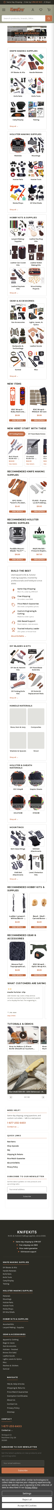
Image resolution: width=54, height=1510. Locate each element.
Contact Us (12, 1404)
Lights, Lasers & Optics (12, 1359)
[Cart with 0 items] (48, 9)
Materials (6, 1296)
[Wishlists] (40, 9)
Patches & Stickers (10, 1366)
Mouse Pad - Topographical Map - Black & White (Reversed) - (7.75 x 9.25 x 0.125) (17, 965)
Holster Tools (8, 1306)
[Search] (48, 18)
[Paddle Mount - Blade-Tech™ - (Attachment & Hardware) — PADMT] (17, 535)
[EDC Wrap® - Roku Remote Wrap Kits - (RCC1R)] (17, 396)
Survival (6, 1369)
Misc (5, 1362)
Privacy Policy (12, 1167)
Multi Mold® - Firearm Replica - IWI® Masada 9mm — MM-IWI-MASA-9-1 (39, 550)
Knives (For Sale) (9, 1353)
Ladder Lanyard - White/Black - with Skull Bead (17, 917)
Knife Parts (7, 1274)
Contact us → (13, 1127)
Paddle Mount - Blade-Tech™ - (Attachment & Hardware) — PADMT (17, 550)
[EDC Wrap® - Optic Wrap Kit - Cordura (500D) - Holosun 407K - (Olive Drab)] (39, 951)
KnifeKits (27, 1232)
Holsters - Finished (10, 1349)
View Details (17, 420)
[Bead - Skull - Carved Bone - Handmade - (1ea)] (39, 903)
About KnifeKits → (18, 636)
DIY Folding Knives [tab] (16, 434)
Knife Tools (7, 1277)
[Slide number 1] (27, 34)
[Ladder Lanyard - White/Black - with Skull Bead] (17, 903)
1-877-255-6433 (16, 1122)
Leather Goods (9, 1356)
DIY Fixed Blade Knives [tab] (36, 434)
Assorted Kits (8, 1324)
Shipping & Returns (15, 1154)
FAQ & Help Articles (16, 1384)
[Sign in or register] (32, 9)
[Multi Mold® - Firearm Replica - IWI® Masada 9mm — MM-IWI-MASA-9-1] (39, 535)
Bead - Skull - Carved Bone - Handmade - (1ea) (39, 917)
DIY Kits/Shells (9, 1312)
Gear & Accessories (22, 301)
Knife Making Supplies (24, 51)
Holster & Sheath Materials (21, 766)
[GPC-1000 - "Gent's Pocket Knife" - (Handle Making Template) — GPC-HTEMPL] (17, 487)
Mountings (17, 827)
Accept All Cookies (27, 1505)
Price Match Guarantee (16, 1158)
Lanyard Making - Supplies (13, 1327)
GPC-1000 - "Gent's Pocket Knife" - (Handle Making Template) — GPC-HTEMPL (17, 502)
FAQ (8, 1150)
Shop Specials (13, 1146)
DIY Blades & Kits (20, 646)
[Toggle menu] (4, 10)
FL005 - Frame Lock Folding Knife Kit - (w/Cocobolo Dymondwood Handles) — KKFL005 (39, 502)
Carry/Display (8, 1281)
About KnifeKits (13, 1163)
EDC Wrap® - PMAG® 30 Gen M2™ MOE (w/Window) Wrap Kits (39, 410)
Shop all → (14, 126)
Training (6, 1284)
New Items (11, 1142)
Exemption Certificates (17, 1396)
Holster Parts (8, 1302)
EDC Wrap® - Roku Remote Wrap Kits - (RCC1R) (17, 410)
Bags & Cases (9, 1343)
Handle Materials (21, 706)
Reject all (27, 1499)
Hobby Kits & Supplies (23, 217)
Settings (27, 1493)
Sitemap (11, 1412)
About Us (11, 1400)
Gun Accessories (9, 1346)
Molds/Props (8, 1309)
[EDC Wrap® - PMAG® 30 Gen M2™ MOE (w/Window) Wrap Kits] (39, 396)
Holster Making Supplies (25, 134)
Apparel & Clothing (10, 1340)
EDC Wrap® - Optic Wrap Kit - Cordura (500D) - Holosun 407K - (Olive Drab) (39, 965)
